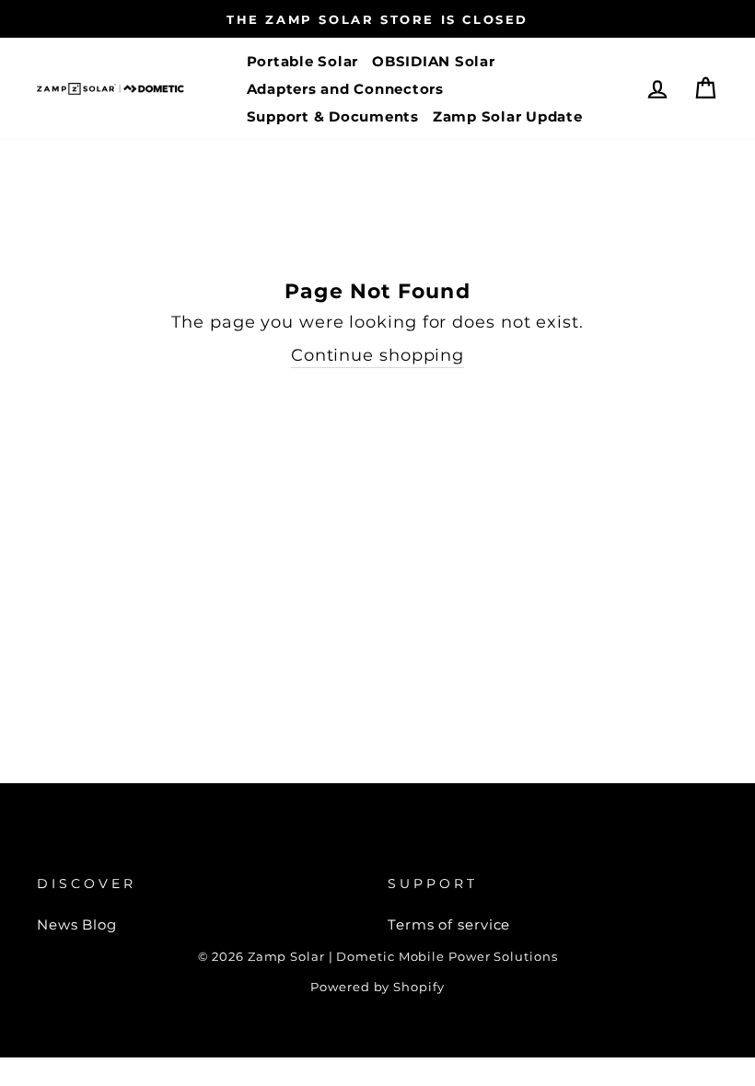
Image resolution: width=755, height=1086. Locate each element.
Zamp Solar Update (508, 116)
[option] (377, 19)
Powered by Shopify (377, 987)
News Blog (77, 924)
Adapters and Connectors (345, 89)
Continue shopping (377, 355)
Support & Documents (333, 116)
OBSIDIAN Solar (433, 61)
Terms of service (449, 924)
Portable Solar (303, 61)
